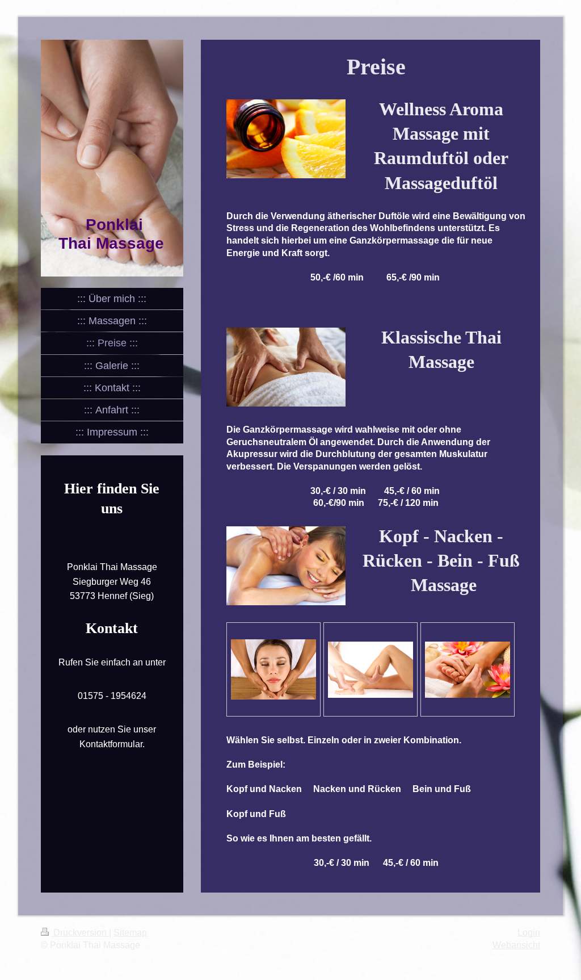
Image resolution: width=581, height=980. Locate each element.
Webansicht (516, 945)
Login (528, 932)
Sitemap (130, 932)
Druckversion (80, 932)
